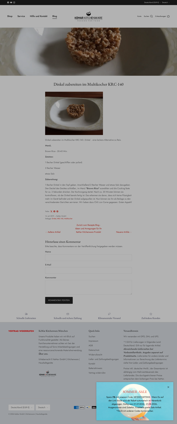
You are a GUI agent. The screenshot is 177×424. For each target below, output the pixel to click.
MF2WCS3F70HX (142, 397)
